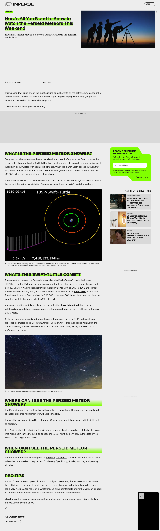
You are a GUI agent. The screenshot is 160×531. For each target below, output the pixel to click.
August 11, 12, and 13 (56, 457)
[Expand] (140, 494)
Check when (11, 499)
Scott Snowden (15, 82)
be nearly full (92, 410)
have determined (70, 305)
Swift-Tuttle (41, 163)
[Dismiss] (156, 494)
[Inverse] (24, 4)
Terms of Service (121, 172)
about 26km (80, 291)
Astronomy (11, 521)
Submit (140, 178)
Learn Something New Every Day (124, 151)
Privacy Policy (134, 172)
